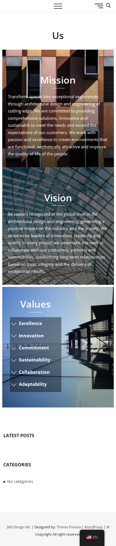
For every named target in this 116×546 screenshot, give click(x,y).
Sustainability (34, 360)
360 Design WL (18, 526)
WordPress (93, 526)
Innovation (31, 336)
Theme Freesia (69, 526)
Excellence (30, 323)
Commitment (34, 348)
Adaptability (33, 384)
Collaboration (34, 372)
